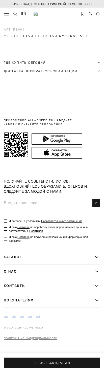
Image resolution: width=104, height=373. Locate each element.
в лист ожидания (52, 363)
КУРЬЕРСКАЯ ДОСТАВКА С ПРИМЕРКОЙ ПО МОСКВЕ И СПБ (52, 4)
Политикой (36, 230)
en (24, 13)
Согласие (23, 227)
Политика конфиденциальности (30, 338)
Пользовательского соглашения (61, 221)
